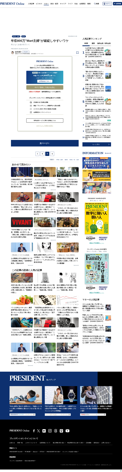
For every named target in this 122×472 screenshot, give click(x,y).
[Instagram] (50, 431)
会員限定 (82, 3)
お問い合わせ (105, 442)
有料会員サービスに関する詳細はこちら (45, 120)
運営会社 (96, 442)
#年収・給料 (16, 36)
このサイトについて (31, 442)
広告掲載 (88, 442)
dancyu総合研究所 (30, 460)
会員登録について (45, 442)
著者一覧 (20, 442)
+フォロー (25, 51)
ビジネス (39, 3)
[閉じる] (121, 471)
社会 (76, 3)
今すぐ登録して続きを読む (45, 87)
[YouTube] (67, 431)
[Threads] (55, 431)
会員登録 (118, 3)
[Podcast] (61, 431)
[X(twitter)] (38, 430)
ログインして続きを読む (44, 126)
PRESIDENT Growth (16, 451)
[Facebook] (34, 430)
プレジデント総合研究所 (16, 460)
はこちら (96, 243)
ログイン (108, 3)
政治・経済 (54, 3)
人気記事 (31, 3)
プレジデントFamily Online (70, 451)
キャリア (63, 3)
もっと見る (96, 144)
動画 (89, 3)
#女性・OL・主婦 (74, 159)
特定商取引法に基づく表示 (75, 442)
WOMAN (27, 451)
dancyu (35, 451)
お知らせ (12, 442)
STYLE (42, 451)
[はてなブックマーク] (44, 431)
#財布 (23, 36)
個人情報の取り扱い (59, 442)
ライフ (70, 3)
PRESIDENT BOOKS (53, 451)
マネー (46, 3)
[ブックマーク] (77, 52)
